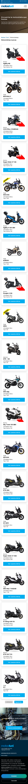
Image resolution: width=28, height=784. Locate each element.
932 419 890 (24, 1)
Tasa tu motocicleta (14, 728)
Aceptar (14, 776)
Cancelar (14, 780)
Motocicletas (14, 37)
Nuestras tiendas (6, 1)
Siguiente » (18, 702)
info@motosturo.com (8, 2)
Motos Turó (5, 37)
